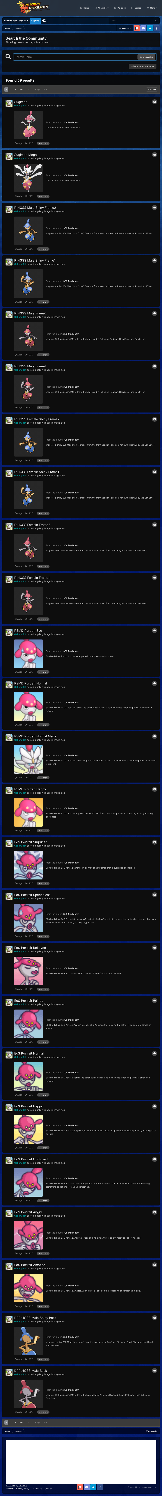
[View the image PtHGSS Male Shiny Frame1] (28, 283)
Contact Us (37, 1488)
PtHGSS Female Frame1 (32, 578)
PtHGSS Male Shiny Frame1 (35, 260)
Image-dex (59, 105)
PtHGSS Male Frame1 (30, 366)
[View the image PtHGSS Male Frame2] (28, 336)
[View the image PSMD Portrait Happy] (28, 812)
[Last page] (29, 89)
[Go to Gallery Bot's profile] (9, 103)
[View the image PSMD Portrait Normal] (28, 706)
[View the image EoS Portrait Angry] (28, 1235)
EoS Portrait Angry (28, 1212)
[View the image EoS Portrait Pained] (28, 1024)
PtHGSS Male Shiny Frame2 (35, 208)
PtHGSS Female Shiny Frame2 (36, 419)
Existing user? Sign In (15, 20)
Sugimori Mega (25, 155)
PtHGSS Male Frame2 (30, 313)
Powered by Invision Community (142, 1487)
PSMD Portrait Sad (28, 631)
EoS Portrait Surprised (30, 842)
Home (86, 8)
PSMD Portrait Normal (30, 683)
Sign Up (35, 20)
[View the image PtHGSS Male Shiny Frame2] (28, 231)
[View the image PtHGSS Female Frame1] (28, 601)
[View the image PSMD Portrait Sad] (28, 653)
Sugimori (20, 102)
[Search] (156, 21)
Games (137, 8)
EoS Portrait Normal (29, 1053)
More (152, 8)
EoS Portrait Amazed (29, 1265)
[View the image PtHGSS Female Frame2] (28, 548)
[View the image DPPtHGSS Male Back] (28, 1394)
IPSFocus (23, 1485)
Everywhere (144, 20)
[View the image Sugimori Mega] (28, 178)
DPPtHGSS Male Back (30, 1371)
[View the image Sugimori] (28, 125)
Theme (9, 1488)
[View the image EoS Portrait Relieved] (28, 971)
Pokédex (121, 8)
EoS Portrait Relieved (30, 948)
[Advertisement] (81, 1462)
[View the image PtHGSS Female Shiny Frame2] (28, 442)
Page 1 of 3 (40, 89)
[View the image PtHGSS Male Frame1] (28, 389)
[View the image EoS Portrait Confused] (28, 1182)
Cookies (48, 1488)
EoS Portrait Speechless (32, 895)
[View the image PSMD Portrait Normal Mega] (28, 759)
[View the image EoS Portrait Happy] (28, 1129)
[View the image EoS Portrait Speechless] (28, 918)
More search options (143, 66)
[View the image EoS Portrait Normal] (28, 1076)
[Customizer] (44, 21)
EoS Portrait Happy (28, 1106)
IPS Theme (10, 1485)
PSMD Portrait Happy (30, 789)
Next (22, 89)
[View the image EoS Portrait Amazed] (28, 1288)
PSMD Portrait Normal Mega (35, 736)
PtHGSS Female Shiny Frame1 (36, 472)
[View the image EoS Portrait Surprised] (28, 865)
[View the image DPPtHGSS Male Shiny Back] (28, 1341)
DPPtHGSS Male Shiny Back (35, 1318)
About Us (102, 8)
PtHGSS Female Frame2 (32, 525)
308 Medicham (71, 122)
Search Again (146, 57)
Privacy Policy (22, 1488)
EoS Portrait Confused (31, 1159)
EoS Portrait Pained (28, 1001)
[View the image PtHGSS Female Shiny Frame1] (28, 495)
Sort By (151, 89)
